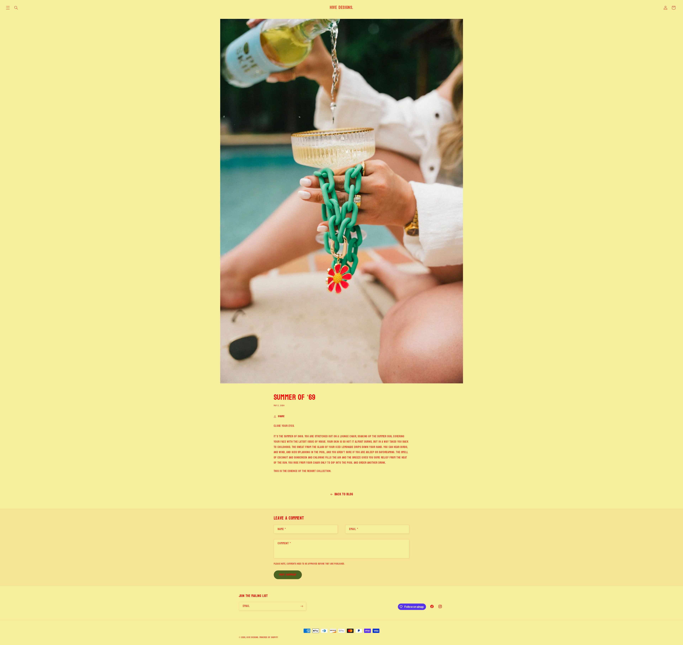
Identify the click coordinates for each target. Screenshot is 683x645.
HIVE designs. (253, 637)
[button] (8, 8)
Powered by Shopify (269, 637)
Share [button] (281, 416)
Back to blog (344, 494)
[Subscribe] (302, 606)
